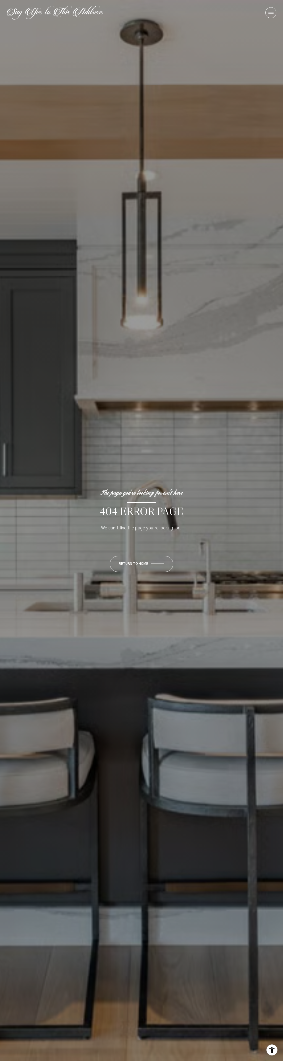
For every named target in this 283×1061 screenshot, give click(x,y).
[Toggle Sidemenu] (270, 12)
